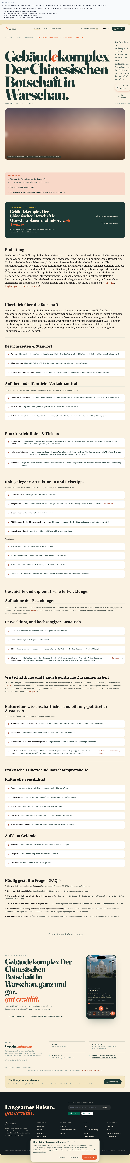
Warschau (29, 37)
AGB (108, 1130)
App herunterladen (17, 1016)
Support (86, 1126)
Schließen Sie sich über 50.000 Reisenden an (47, 1016)
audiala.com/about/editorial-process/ (29, 17)
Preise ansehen (56, 29)
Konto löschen (111, 1136)
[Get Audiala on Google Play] (87, 1113)
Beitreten (104, 1107)
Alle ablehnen (74, 1157)
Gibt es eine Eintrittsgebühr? (22, 187)
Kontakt (86, 1133)
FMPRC (110, 282)
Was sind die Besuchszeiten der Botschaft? (28, 179)
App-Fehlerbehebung (91, 1130)
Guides (46, 29)
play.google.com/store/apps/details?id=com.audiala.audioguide (35, 13)
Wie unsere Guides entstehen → (91, 1070)
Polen (19, 37)
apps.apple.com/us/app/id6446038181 (23, 11)
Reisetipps (40, 1133)
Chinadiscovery (114, 751)
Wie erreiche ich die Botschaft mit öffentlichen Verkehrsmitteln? (38, 192)
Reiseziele (37, 29)
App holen (120, 29)
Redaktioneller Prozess (68, 1130)
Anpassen (62, 1157)
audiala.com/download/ (29, 15)
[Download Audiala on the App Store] (74, 1113)
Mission (62, 1133)
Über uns (63, 1126)
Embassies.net (31, 286)
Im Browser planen (111, 223)
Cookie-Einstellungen (114, 1133)
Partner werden (89, 1136)
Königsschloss (107, 504)
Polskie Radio (102, 752)
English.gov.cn (13, 286)
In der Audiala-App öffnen (108, 216)
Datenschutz (111, 1126)
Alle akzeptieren (89, 1157)
